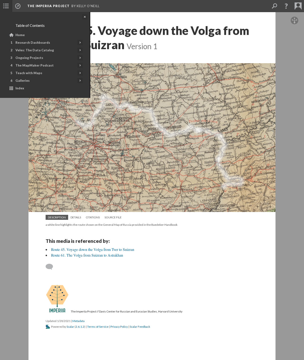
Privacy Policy (119, 326)
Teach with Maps (28, 73)
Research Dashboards (32, 42)
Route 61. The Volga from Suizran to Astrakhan (87, 255)
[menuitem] (6, 6)
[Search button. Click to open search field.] (274, 6)
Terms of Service (98, 326)
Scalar (70, 326)
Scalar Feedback (140, 326)
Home (20, 35)
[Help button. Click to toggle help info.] (286, 6)
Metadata (78, 321)
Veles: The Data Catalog (34, 50)
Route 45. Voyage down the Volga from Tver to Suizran (92, 249)
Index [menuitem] (19, 88)
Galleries (22, 80)
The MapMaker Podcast (34, 65)
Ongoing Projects (29, 58)
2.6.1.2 (80, 326)
